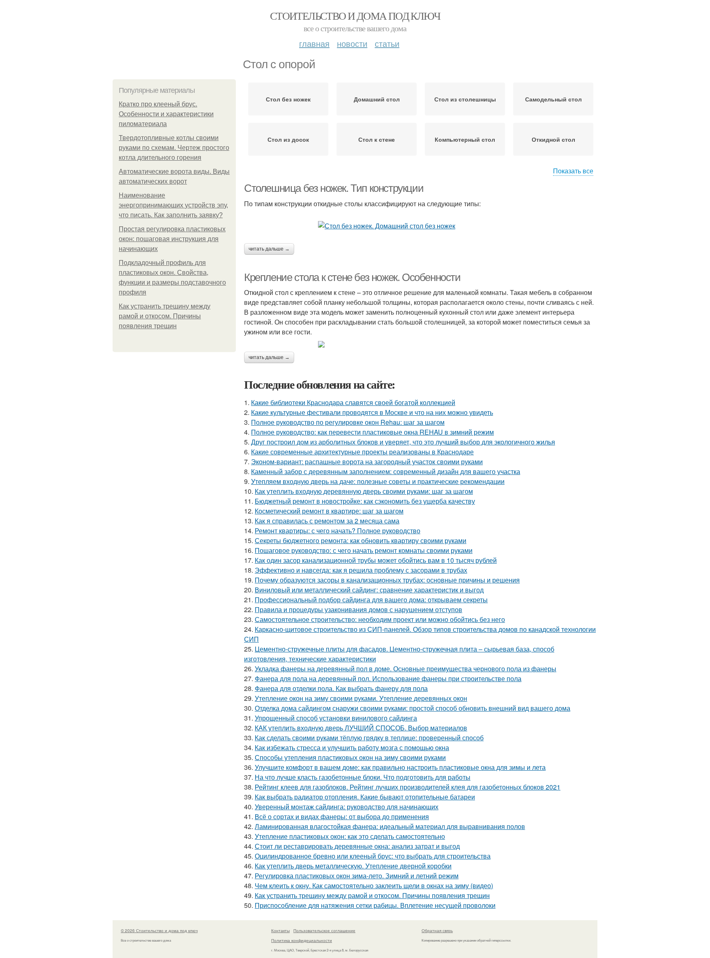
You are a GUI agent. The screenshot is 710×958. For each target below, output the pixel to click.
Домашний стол (377, 99)
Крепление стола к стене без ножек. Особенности (352, 277)
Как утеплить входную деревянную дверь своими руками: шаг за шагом (364, 491)
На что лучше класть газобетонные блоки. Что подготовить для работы (362, 777)
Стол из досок (288, 139)
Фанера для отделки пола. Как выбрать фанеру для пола (341, 688)
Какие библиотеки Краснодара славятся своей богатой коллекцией (353, 402)
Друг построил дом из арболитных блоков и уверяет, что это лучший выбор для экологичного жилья (403, 442)
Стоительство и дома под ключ (355, 16)
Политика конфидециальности (301, 940)
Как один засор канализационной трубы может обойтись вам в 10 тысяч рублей (376, 560)
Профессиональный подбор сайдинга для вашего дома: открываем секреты (371, 599)
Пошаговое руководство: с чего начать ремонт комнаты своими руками (364, 550)
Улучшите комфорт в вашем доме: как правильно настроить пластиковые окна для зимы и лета (400, 767)
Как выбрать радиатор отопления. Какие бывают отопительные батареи (365, 796)
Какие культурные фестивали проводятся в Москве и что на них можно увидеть (372, 412)
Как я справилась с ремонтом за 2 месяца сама (327, 520)
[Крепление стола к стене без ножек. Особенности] (420, 344)
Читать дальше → (269, 249)
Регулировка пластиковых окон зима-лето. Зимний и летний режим (357, 875)
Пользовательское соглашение (324, 930)
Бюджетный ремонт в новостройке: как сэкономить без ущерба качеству (365, 501)
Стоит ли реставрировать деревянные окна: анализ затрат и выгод (357, 846)
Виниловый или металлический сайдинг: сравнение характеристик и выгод (369, 589)
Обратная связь (437, 930)
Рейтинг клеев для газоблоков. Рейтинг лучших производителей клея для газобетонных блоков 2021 (407, 787)
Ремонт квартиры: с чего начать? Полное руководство (337, 530)
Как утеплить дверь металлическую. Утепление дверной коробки (353, 865)
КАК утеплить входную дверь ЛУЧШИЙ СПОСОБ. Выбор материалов (361, 727)
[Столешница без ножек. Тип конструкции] (420, 226)
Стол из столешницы (465, 99)
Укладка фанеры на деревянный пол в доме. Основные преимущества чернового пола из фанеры (405, 668)
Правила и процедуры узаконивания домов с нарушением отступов (358, 609)
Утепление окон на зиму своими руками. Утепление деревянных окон (361, 698)
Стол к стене (376, 139)
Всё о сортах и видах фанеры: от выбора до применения (342, 816)
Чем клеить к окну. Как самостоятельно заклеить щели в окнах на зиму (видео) (374, 885)
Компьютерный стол (465, 139)
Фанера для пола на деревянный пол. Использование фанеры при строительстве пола (388, 678)
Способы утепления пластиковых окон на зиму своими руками (350, 757)
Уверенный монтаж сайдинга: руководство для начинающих (346, 806)
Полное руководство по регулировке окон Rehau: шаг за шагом (348, 422)
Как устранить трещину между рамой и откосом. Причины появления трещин (164, 316)
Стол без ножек (288, 99)
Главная (314, 43)
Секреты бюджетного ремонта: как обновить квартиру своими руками (360, 540)
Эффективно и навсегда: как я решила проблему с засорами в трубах (361, 570)
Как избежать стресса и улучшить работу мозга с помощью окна (352, 747)
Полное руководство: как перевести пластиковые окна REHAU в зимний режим (372, 432)
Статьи (387, 43)
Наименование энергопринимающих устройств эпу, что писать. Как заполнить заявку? (173, 205)
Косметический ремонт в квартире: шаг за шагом (329, 511)
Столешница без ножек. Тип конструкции (333, 188)
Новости (352, 43)
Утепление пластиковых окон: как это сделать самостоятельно (350, 836)
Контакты (280, 930)
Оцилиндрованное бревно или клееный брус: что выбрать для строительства (373, 856)
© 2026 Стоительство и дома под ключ (159, 930)
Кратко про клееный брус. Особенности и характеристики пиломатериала (166, 114)
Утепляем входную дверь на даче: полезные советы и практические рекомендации (378, 481)
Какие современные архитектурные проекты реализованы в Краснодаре (362, 451)
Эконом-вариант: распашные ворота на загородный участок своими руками (367, 461)
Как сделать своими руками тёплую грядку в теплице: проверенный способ (369, 737)
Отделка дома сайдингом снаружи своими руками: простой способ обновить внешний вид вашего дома (412, 708)
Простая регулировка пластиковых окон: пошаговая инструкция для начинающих (172, 239)
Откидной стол (553, 139)
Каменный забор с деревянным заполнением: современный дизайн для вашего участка (385, 471)
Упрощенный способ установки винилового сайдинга (336, 718)
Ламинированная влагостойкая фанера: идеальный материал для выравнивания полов (390, 826)
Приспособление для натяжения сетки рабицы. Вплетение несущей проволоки (375, 905)
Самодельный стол (553, 99)
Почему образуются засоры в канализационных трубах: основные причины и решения (387, 580)
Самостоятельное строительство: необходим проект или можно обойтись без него (380, 619)
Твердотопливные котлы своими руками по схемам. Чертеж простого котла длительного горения (174, 147)
